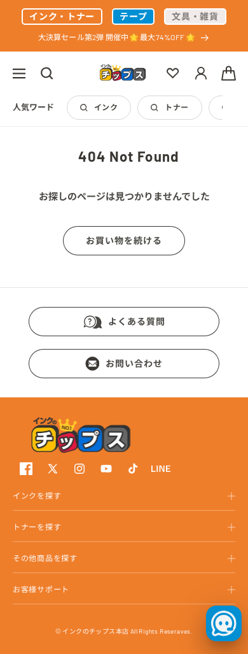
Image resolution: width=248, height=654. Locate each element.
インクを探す (37, 495)
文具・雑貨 (195, 16)
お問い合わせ (134, 363)
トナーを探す (37, 526)
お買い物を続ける (124, 240)
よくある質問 (136, 321)
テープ (133, 16)
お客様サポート (41, 589)
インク (106, 107)
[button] (19, 73)
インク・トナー (62, 16)
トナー (176, 107)
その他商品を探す (45, 557)
